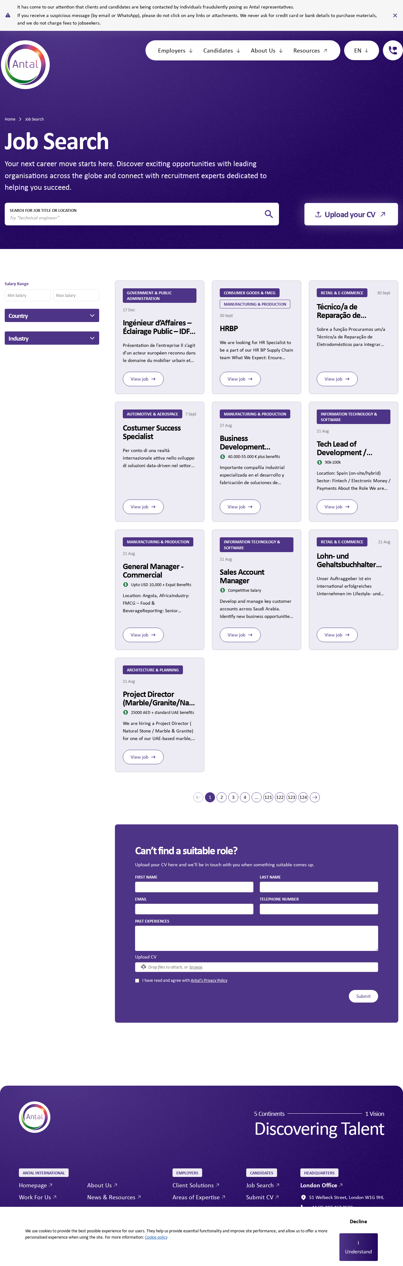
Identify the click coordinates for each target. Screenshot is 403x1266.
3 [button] (233, 797)
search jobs (269, 214)
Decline (358, 1221)
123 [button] (291, 797)
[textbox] (194, 887)
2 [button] (221, 797)
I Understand (358, 1247)
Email (141, 899)
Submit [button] (363, 996)
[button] (198, 797)
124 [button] (303, 797)
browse (196, 967)
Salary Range (17, 283)
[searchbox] (137, 218)
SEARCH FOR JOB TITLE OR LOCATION (43, 210)
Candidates (218, 50)
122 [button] (280, 797)
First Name (146, 877)
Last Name (270, 877)
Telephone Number (279, 899)
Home (10, 119)
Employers (171, 50)
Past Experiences (152, 921)
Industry (18, 338)
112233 (390, 44)
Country (18, 315)
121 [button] (268, 797)
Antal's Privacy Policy (209, 980)
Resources (306, 50)
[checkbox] (137, 981)
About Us (263, 50)
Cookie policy (156, 1237)
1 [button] (210, 797)
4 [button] (245, 797)
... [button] (256, 797)
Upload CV (145, 956)
